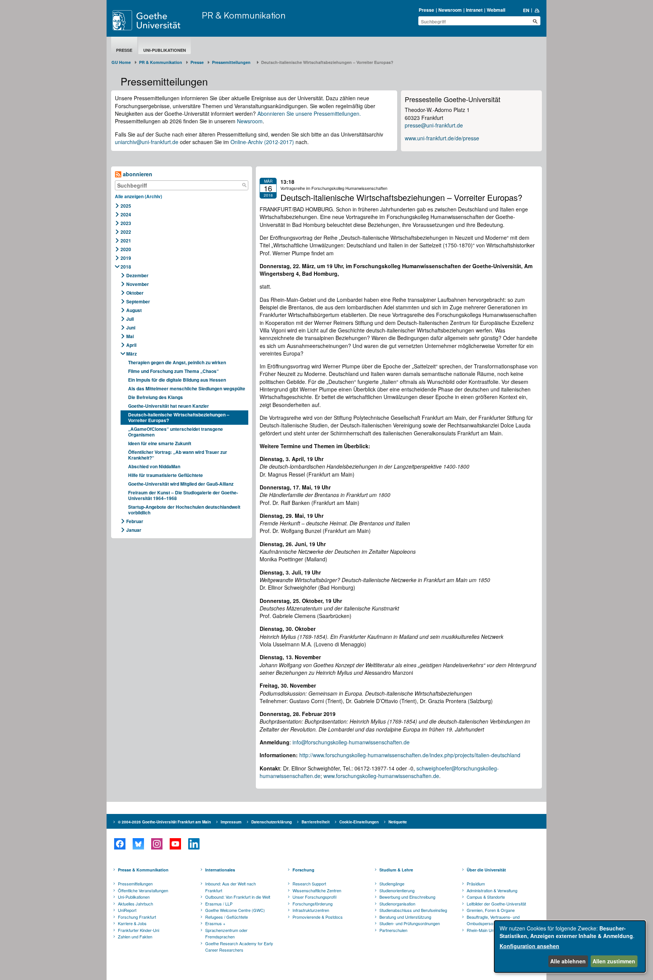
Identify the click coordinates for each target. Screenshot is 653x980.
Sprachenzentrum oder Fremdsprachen (226, 933)
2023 (126, 223)
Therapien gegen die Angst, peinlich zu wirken (177, 362)
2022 (126, 231)
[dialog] (569, 946)
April (131, 345)
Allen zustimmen (614, 961)
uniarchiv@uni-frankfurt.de (146, 142)
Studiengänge (391, 884)
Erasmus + (215, 923)
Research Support (309, 884)
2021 (126, 240)
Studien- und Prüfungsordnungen (409, 923)
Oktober (135, 292)
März (131, 353)
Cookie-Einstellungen (359, 822)
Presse (426, 9)
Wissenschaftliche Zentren (316, 890)
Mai (130, 336)
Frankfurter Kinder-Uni (138, 930)
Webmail (496, 9)
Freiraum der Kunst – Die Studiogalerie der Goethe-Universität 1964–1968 (183, 495)
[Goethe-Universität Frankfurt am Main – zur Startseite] (155, 20)
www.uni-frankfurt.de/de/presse (442, 138)
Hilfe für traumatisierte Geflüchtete (165, 475)
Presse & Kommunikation (143, 870)
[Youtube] (175, 843)
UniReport (127, 910)
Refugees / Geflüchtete (226, 917)
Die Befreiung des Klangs (155, 397)
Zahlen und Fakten (135, 936)
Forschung (303, 870)
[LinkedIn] (193, 843)
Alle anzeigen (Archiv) (138, 196)
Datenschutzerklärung (271, 822)
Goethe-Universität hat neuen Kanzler (168, 405)
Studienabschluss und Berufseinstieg (413, 910)
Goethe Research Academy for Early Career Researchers (239, 946)
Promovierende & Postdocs (317, 917)
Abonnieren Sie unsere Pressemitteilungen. (309, 113)
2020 (126, 249)
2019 (126, 258)
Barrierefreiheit (316, 822)
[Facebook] (119, 843)
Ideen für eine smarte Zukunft (159, 443)
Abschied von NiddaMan (154, 466)
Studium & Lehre (396, 870)
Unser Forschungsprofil (314, 897)
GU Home (121, 62)
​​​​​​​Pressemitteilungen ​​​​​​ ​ (232, 62)
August (134, 310)
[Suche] (244, 185)
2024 (126, 214)
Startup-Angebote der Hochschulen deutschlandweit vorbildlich (184, 509)
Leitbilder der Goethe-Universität (496, 904)
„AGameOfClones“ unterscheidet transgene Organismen (175, 432)
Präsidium (476, 884)
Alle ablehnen (568, 961)
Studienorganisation (397, 904)
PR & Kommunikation (244, 15)
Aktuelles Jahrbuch (135, 904)
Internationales (220, 870)
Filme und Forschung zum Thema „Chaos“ (173, 371)
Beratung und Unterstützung (405, 917)
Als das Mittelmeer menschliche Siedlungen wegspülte (186, 388)
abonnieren (136, 174)
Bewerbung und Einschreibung (407, 897)
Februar (134, 521)
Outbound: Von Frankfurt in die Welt (237, 897)
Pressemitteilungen (135, 884)
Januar (133, 529)
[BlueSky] (138, 843)
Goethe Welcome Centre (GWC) (235, 910)
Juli (130, 318)
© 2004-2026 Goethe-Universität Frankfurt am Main (164, 822)
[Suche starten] (535, 21)
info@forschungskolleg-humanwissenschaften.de (351, 742)
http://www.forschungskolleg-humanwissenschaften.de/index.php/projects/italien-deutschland (409, 755)
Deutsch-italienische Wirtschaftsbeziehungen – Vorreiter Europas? (178, 417)
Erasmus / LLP (218, 904)
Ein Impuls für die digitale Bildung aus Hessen (177, 379)
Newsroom (450, 9)
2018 (126, 266)
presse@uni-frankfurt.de (434, 125)
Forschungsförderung (312, 904)
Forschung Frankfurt (137, 917)
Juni (130, 327)
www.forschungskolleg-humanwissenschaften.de (381, 776)
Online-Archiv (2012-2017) (262, 142)
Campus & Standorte (486, 897)
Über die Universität (486, 870)
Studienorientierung (397, 890)
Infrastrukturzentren (310, 910)
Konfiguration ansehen (529, 946)
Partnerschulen (393, 930)
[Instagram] (156, 843)
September (138, 301)
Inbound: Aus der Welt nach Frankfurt (230, 887)
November (137, 284)
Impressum (231, 822)
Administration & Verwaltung (492, 890)
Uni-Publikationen (164, 50)
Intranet (474, 9)
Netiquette (397, 822)
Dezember (137, 275)
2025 (126, 205)
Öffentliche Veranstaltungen (143, 890)
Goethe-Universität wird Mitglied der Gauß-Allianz (181, 483)
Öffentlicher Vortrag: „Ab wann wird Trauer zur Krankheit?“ (177, 455)
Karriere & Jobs (132, 923)
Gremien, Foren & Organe (491, 910)
